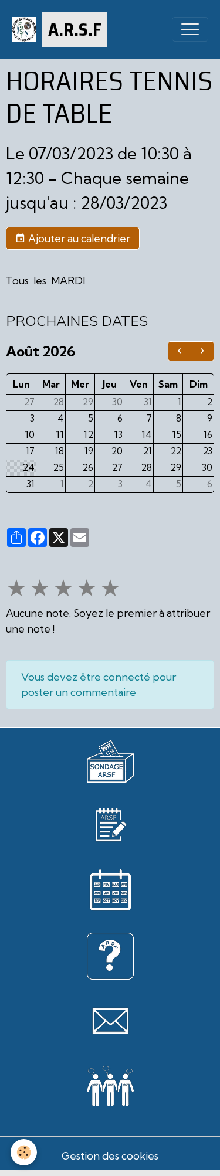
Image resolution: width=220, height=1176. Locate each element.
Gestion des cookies (110, 1156)
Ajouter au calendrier (78, 238)
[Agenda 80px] (110, 889)
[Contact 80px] (110, 1021)
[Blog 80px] (110, 824)
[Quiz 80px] (110, 955)
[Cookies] (24, 1152)
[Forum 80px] (110, 1084)
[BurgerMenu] (190, 29)
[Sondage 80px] (110, 760)
